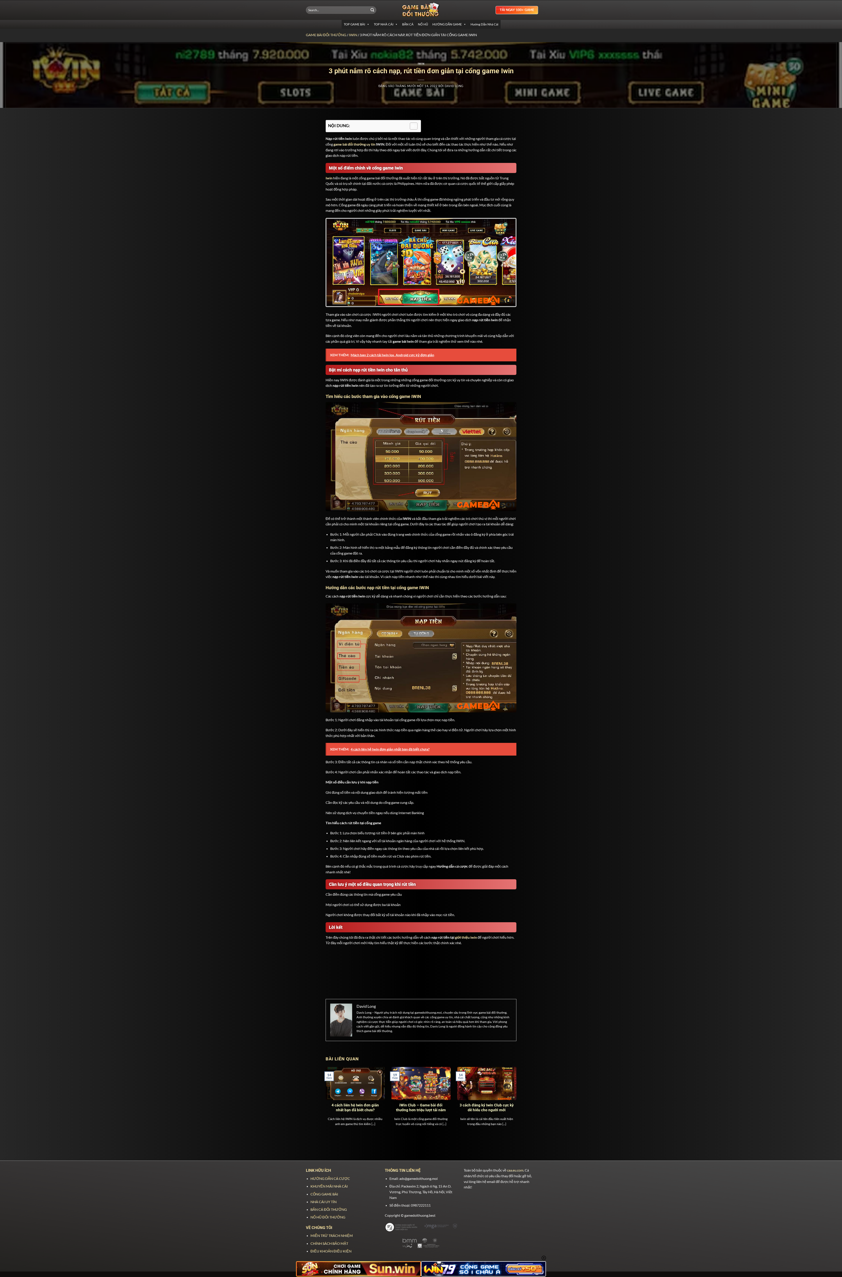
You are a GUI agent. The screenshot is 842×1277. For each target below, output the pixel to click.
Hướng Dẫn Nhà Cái (484, 24)
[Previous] (332, 1097)
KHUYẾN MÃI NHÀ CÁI (329, 1186)
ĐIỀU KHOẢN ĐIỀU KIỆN (330, 1251)
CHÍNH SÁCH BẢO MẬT (329, 1243)
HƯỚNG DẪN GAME (447, 24)
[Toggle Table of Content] (411, 126)
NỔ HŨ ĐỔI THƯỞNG (327, 1217)
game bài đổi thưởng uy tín (354, 144)
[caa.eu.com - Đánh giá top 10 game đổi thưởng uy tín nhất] (421, 10)
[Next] (510, 1097)
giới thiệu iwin (466, 937)
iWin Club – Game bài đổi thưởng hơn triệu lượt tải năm (421, 1107)
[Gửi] (372, 10)
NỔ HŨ (423, 24)
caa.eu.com (515, 1170)
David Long (454, 86)
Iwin (353, 35)
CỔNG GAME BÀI (324, 1194)
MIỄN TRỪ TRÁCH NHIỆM (331, 1235)
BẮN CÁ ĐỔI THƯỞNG (328, 1209)
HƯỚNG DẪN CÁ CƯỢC (330, 1178)
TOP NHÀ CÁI (383, 24)
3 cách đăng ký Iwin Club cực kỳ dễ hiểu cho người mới (487, 1107)
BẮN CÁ (408, 24)
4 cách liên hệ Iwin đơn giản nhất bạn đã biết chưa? (355, 1107)
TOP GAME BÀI (354, 24)
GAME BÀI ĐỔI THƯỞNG (326, 35)
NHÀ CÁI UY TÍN (323, 1202)
